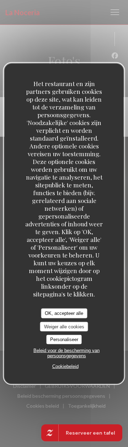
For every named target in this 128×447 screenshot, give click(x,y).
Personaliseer (64, 339)
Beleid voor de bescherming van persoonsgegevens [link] (66, 352)
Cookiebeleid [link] (65, 366)
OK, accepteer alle (64, 313)
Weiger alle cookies (64, 326)
